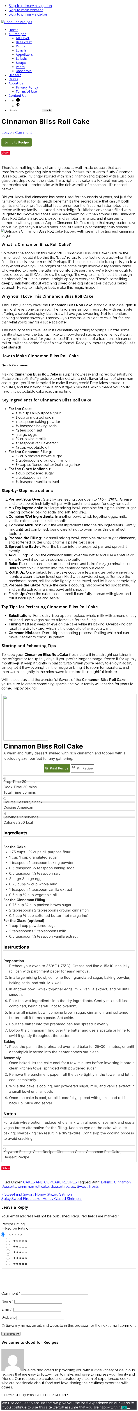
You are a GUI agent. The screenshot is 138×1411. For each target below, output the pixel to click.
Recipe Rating (13, 1224)
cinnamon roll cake (33, 1186)
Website (8, 1317)
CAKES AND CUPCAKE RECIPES (50, 1182)
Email (7, 1309)
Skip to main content (26, 10)
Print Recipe (58, 768)
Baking (106, 1182)
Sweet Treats (88, 1186)
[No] (128, 1408)
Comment (10, 1293)
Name (7, 1301)
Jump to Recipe (17, 142)
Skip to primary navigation (30, 6)
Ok (124, 1407)
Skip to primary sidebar (28, 14)
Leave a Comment (16, 132)
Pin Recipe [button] (84, 768)
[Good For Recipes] (16, 22)
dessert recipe (63, 1186)
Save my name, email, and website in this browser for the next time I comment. (71, 1325)
